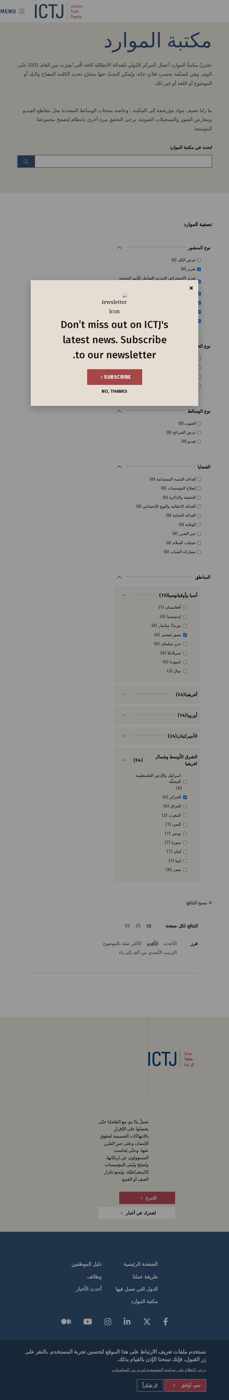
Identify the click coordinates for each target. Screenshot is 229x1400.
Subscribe (117, 377)
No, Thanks (114, 391)
